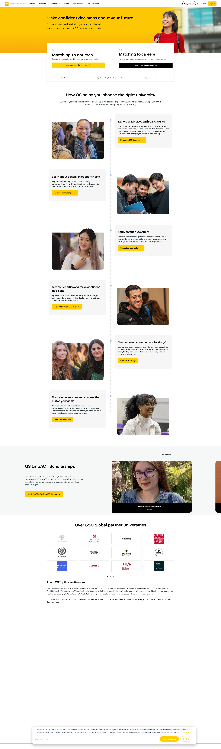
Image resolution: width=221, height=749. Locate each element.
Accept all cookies (169, 739)
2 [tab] (110, 576)
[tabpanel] (111, 553)
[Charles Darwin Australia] (94, 552)
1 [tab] (107, 576)
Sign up (212, 4)
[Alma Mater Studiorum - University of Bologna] (62, 538)
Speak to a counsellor (129, 248)
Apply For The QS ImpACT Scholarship (44, 494)
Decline (186, 739)
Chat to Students (93, 3)
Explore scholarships (63, 193)
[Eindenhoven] (126, 566)
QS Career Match (54, 599)
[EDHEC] (94, 566)
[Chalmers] (62, 552)
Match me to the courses (78, 65)
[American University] (94, 538)
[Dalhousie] (126, 552)
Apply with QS (189, 4)
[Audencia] (126, 538)
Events (66, 3)
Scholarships (78, 3)
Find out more (126, 361)
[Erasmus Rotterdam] (159, 566)
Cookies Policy (185, 732)
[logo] (15, 3)
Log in (204, 3)
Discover (42, 3)
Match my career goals (146, 65)
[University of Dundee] (62, 566)
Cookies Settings (41, 739)
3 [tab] (113, 576)
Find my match (61, 419)
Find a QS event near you (65, 307)
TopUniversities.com (55, 588)
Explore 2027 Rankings (130, 140)
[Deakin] (159, 552)
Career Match (55, 3)
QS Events (69, 594)
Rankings (32, 3)
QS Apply (82, 594)
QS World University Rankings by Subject (89, 591)
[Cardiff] (159, 538)
